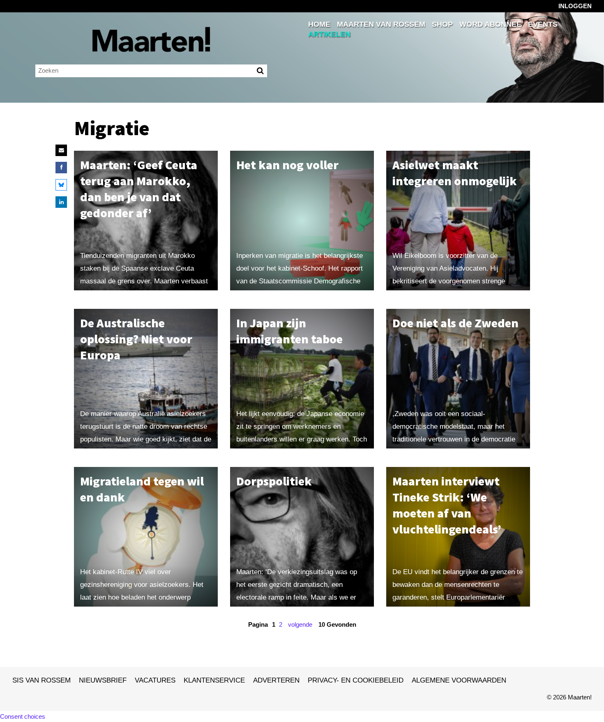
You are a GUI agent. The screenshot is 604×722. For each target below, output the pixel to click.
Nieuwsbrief (103, 680)
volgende (300, 624)
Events (543, 24)
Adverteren (276, 680)
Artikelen (329, 34)
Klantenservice (214, 680)
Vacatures (155, 680)
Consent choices (22, 716)
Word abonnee (490, 24)
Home (319, 24)
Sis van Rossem (41, 680)
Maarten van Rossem (381, 24)
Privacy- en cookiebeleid (355, 680)
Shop (442, 24)
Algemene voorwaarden (459, 680)
